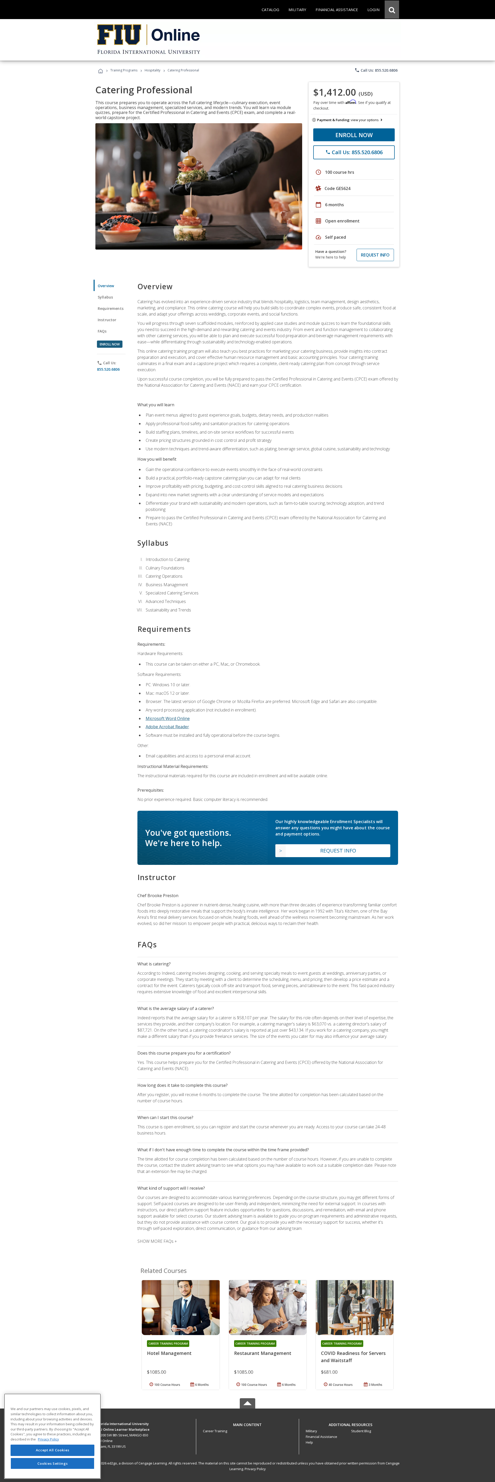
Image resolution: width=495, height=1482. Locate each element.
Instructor (107, 319)
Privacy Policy (255, 1469)
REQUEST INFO (375, 255)
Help (309, 1442)
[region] (52, 1436)
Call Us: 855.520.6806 (376, 70)
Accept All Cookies (52, 1450)
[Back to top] (247, 1423)
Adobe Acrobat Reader (167, 727)
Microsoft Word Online (168, 718)
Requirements (110, 308)
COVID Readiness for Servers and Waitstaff (353, 1356)
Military (311, 1431)
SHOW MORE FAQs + (157, 1241)
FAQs (102, 331)
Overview (106, 285)
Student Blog (361, 1431)
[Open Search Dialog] (392, 10)
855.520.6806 (108, 369)
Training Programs (123, 70)
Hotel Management (169, 1353)
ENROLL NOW (354, 135)
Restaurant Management (262, 1353)
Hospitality (153, 70)
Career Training (215, 1431)
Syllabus (105, 297)
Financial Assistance (321, 1436)
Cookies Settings (52, 1463)
